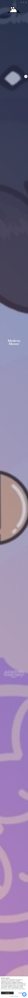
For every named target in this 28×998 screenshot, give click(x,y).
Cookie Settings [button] (14, 996)
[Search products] (26, 76)
